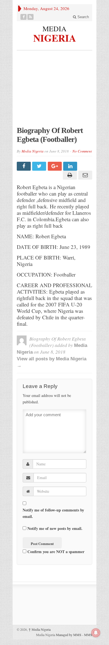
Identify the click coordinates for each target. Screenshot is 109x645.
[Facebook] (23, 17)
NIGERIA (54, 37)
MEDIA (54, 28)
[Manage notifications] (95, 632)
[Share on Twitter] (40, 166)
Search (82, 17)
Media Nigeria (33, 151)
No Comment (82, 151)
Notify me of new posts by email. (54, 528)
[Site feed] (30, 17)
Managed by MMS (68, 634)
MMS (88, 634)
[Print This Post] (69, 175)
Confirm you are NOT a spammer (55, 551)
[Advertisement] (54, 91)
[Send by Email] (84, 175)
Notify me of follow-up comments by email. (53, 513)
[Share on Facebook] (24, 166)
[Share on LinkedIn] (71, 166)
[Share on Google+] (55, 166)
